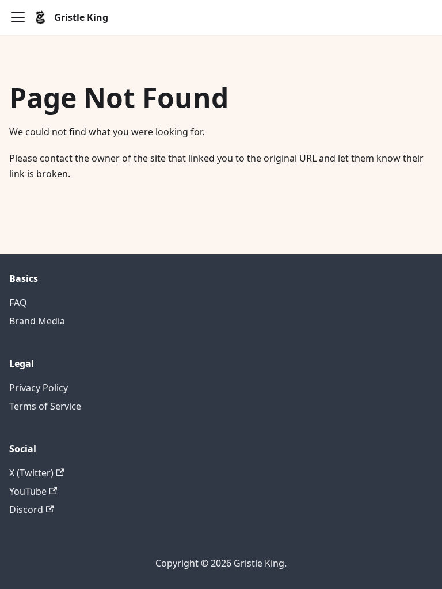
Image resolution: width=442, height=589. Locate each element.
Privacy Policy (38, 387)
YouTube (28, 491)
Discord (26, 509)
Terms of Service (45, 406)
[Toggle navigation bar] (17, 17)
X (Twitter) (31, 472)
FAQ (18, 302)
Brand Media (37, 321)
